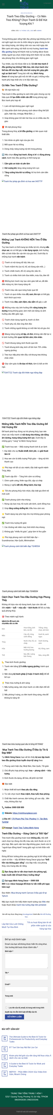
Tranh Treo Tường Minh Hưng (26, 828)
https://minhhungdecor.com (25, 813)
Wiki (44, 902)
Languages (47, 3)
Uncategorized (26, 13)
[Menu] (3, 4)
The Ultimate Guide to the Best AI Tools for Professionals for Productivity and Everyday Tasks (28, 1039)
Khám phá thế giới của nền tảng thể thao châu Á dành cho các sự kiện (30, 1056)
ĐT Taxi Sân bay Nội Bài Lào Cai (23, 1047)
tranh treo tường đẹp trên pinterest (31, 905)
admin (39, 30)
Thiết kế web (21, 1112)
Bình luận (9, 951)
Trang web (9, 996)
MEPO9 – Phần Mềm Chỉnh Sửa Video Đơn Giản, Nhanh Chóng (28, 1073)
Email (7, 984)
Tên (7, 973)
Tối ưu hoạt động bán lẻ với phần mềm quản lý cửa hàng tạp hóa (39, 925)
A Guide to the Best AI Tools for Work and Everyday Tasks (27, 1065)
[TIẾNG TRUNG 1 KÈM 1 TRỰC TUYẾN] (24, 4)
